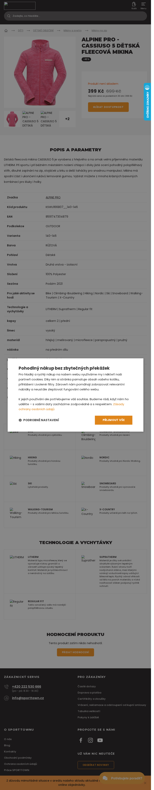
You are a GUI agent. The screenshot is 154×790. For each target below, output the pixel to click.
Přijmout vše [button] (114, 420)
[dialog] (76, 395)
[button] (39, 420)
